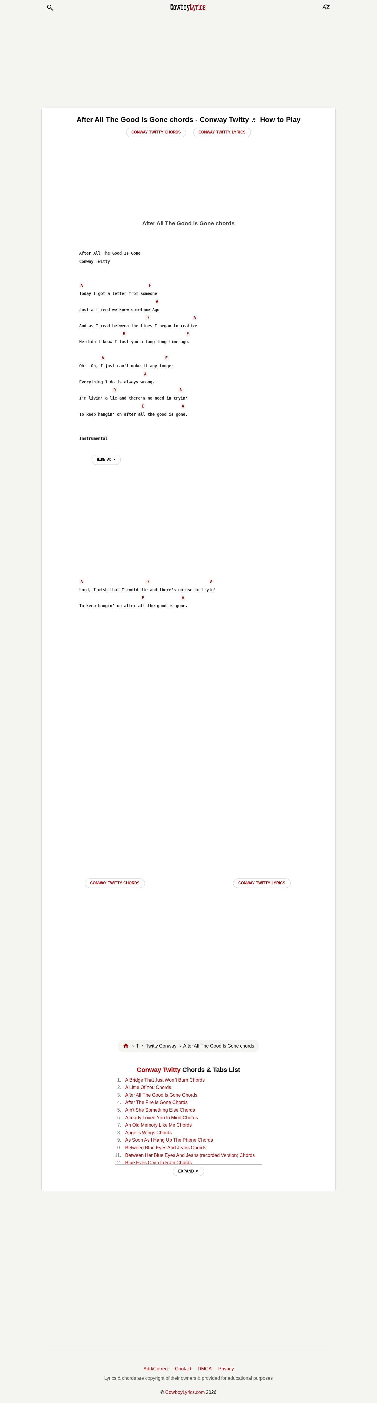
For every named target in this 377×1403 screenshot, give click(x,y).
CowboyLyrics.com (185, 1392)
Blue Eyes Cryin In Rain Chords (158, 1162)
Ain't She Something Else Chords (160, 1110)
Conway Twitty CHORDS (115, 883)
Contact (183, 1368)
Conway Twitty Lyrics (222, 132)
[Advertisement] (188, 59)
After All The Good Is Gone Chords (161, 1095)
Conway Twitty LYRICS (261, 883)
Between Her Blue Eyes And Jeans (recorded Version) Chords (190, 1155)
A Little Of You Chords (148, 1087)
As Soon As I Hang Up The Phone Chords (169, 1140)
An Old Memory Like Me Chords (158, 1125)
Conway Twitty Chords (156, 132)
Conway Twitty (159, 1069)
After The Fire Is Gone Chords (156, 1102)
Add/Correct (155, 1368)
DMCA (205, 1368)
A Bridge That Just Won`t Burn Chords (165, 1080)
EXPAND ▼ (188, 1171)
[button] (49, 7)
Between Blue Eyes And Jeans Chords (165, 1147)
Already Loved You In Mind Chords (161, 1117)
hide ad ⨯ (106, 459)
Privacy (226, 1368)
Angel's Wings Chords (148, 1132)
